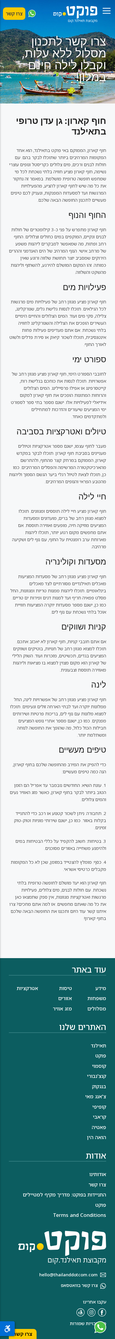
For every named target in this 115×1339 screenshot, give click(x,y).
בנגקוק (99, 1086)
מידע (100, 988)
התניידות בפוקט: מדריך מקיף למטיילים (64, 1194)
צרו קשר (14, 13)
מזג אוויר (62, 1008)
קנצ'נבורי (96, 1076)
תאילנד (98, 1045)
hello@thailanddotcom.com (68, 1274)
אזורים (65, 998)
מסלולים (96, 1008)
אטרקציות (27, 988)
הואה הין (96, 1137)
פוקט (100, 1055)
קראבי (99, 1116)
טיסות (65, 988)
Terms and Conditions (79, 1215)
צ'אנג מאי (95, 1096)
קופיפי (99, 1106)
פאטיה (99, 1127)
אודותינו (97, 1174)
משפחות (97, 998)
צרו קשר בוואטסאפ (79, 1285)
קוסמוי (99, 1066)
